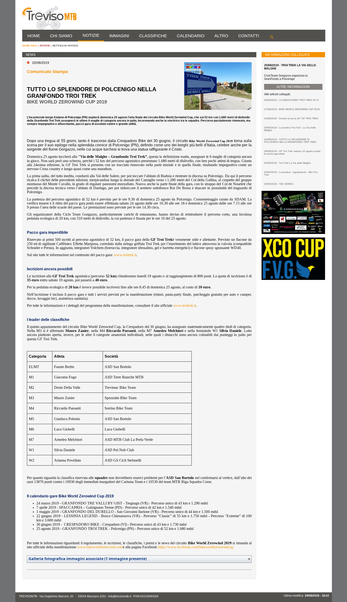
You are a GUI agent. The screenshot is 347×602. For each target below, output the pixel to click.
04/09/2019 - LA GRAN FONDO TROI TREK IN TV (291, 100)
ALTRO (221, 35)
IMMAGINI (119, 35)
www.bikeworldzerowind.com (100, 547)
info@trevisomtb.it (119, 596)
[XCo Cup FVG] (293, 279)
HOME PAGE (29, 45)
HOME (33, 35)
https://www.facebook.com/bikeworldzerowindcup (195, 547)
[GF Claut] (293, 233)
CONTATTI (248, 35)
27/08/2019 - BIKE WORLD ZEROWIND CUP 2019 (292, 109)
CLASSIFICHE (153, 35)
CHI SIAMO (61, 35)
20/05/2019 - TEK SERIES (278, 184)
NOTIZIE (91, 35)
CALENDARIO (190, 35)
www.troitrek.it (125, 255)
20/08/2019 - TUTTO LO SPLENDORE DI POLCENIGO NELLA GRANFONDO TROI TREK (290, 140)
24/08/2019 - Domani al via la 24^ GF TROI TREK (291, 118)
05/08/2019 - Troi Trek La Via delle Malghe (287, 163)
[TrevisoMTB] (48, 28)
